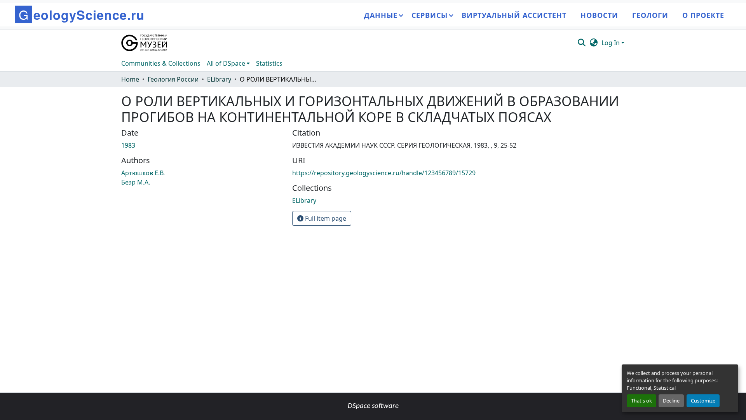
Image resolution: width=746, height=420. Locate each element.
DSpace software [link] (373, 406)
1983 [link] (128, 145)
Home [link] (130, 79)
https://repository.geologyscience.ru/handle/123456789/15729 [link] (384, 173)
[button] (144, 42)
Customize (703, 400)
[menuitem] (228, 63)
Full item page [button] (324, 218)
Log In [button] (611, 42)
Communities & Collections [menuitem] (160, 63)
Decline (671, 400)
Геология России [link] (173, 79)
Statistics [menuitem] (269, 63)
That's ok (641, 400)
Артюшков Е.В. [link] (143, 173)
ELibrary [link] (219, 79)
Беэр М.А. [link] (135, 182)
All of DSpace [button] (226, 63)
